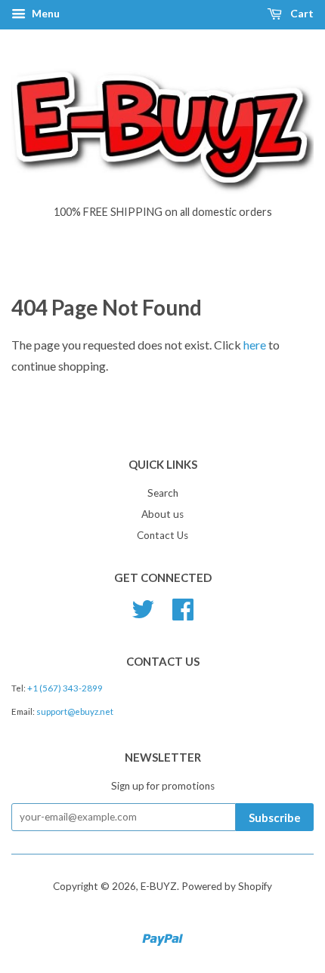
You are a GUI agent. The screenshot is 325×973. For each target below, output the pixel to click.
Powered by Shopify (226, 886)
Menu (44, 13)
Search (162, 493)
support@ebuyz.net (74, 711)
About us (162, 514)
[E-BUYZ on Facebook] (183, 607)
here (254, 344)
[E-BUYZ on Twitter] (143, 607)
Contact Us (162, 535)
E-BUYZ (159, 886)
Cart (301, 13)
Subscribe (275, 817)
